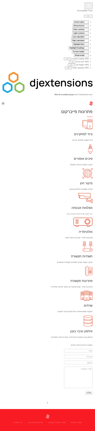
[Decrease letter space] (70, 68)
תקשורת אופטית (76, 422)
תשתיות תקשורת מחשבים (57, 422)
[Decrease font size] (74, 61)
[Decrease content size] (69, 58)
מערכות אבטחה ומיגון (35, 422)
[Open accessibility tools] (89, 5)
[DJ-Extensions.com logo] (47, 82)
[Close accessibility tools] (86, 16)
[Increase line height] (69, 64)
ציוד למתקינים (18, 422)
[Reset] (90, 16)
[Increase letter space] (66, 68)
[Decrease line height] (73, 64)
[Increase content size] (65, 58)
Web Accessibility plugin (64, 94)
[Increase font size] (70, 61)
